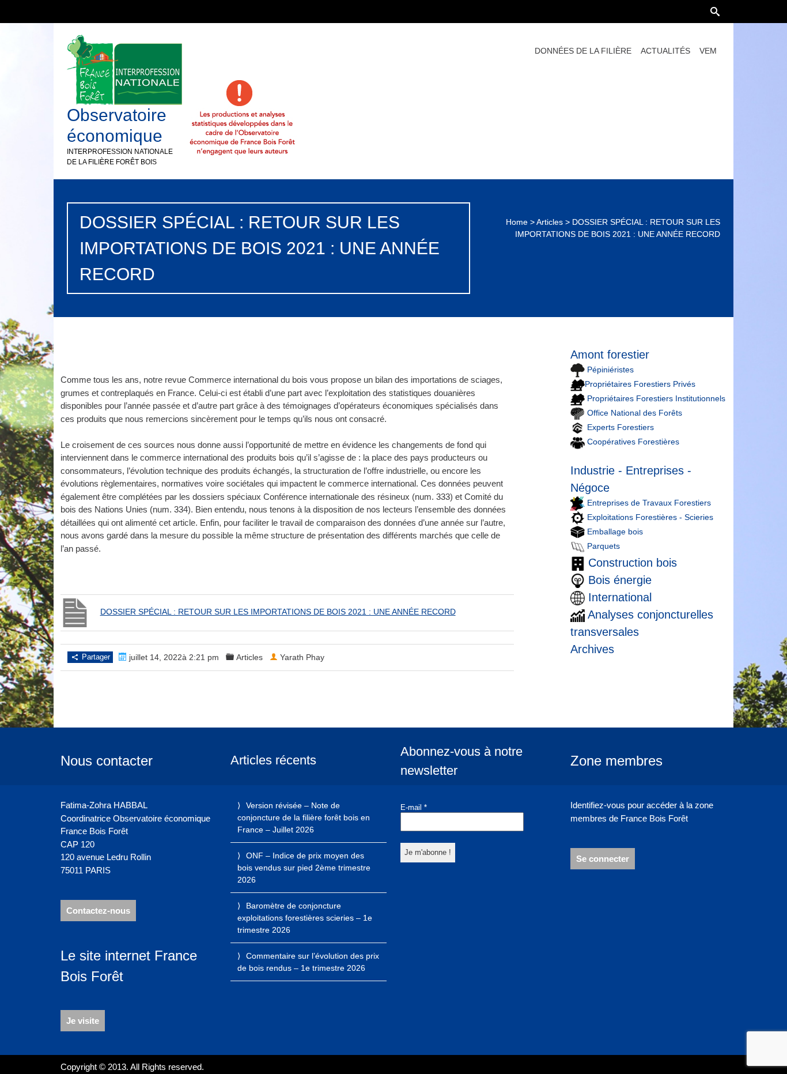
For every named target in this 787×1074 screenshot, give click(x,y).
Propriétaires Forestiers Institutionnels (656, 398)
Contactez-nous (98, 910)
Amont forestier (609, 354)
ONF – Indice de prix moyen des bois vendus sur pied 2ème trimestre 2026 (303, 867)
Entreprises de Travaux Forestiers (648, 502)
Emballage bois (615, 531)
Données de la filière (583, 50)
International (620, 597)
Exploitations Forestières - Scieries (650, 517)
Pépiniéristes (609, 369)
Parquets (603, 546)
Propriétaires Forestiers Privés (640, 384)
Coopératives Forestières (633, 441)
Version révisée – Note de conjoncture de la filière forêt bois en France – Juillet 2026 (303, 817)
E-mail (413, 807)
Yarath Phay (302, 657)
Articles (549, 222)
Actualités (665, 50)
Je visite (82, 1021)
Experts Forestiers (620, 427)
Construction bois (632, 562)
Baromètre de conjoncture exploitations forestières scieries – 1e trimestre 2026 (304, 917)
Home (517, 222)
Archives (592, 649)
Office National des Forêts (634, 412)
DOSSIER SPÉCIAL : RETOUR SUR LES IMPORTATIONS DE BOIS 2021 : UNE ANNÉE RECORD (278, 611)
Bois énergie (620, 580)
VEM (708, 50)
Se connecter (602, 859)
